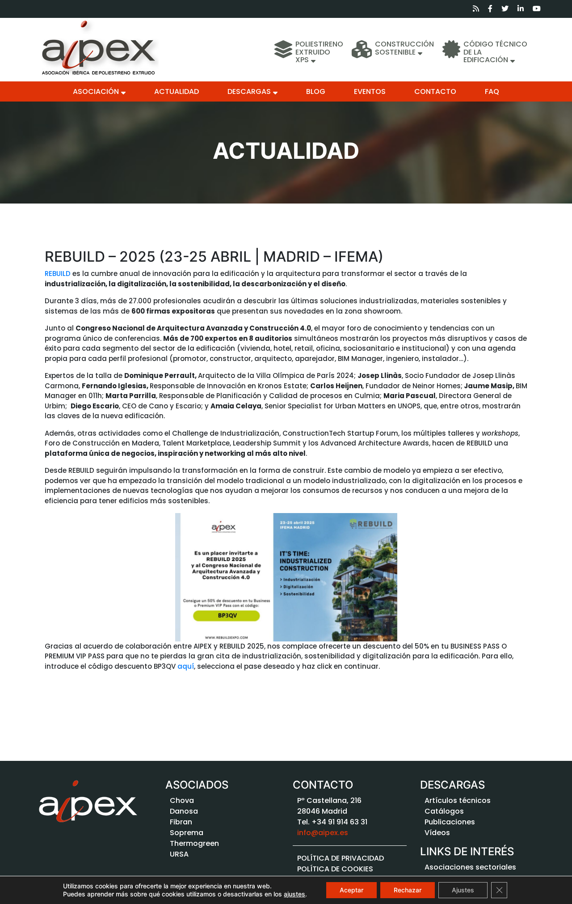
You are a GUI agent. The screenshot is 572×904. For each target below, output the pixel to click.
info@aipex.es (322, 833)
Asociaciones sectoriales (470, 867)
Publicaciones (450, 822)
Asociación (96, 91)
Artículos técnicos (458, 800)
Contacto (435, 91)
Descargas (249, 91)
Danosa (184, 811)
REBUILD (58, 273)
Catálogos (444, 811)
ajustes (294, 894)
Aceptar (351, 890)
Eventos (370, 91)
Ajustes (463, 890)
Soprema (186, 833)
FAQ (492, 91)
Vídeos (437, 833)
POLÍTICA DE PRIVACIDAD (340, 858)
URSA (179, 854)
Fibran (181, 822)
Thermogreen (194, 843)
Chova (182, 800)
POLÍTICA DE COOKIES (335, 869)
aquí (185, 666)
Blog (315, 91)
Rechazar (407, 890)
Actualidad (176, 91)
